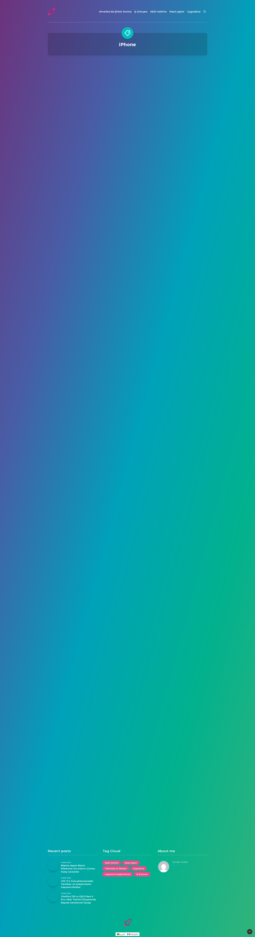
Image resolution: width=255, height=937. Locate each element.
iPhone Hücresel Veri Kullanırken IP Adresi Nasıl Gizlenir (182, 706)
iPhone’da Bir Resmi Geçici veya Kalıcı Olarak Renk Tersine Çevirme (127, 319)
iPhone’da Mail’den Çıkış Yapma (72, 289)
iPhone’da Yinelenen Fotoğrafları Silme (182, 112)
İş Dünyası (141, 11)
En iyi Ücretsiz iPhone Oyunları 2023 (72, 704)
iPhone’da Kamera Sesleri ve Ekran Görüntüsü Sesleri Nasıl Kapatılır (73, 423)
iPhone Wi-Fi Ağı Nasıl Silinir (72, 645)
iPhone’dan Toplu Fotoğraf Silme (72, 213)
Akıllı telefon (158, 11)
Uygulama (193, 11)
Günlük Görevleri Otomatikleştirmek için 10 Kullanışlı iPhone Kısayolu (182, 507)
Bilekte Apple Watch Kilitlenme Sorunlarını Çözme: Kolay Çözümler (78, 868)
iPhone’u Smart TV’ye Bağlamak (127, 213)
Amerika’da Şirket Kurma (115, 11)
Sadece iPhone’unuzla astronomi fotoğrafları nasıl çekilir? (182, 291)
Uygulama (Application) (117, 874)
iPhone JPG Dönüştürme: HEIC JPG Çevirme (127, 112)
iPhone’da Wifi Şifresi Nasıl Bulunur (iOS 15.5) (127, 618)
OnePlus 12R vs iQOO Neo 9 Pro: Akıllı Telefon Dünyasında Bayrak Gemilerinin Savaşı (78, 899)
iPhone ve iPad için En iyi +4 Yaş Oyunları (127, 794)
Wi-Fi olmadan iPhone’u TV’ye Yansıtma (182, 185)
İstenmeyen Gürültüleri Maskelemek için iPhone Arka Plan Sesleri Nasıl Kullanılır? (72, 537)
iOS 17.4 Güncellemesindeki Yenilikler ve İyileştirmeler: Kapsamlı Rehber (77, 884)
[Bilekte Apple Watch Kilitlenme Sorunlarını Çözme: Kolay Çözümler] (53, 865)
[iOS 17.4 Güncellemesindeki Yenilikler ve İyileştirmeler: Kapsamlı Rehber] (53, 881)
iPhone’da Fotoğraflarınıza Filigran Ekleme (182, 618)
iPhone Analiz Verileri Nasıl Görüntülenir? (127, 704)
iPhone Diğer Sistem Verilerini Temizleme (72, 84)
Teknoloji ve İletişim (116, 868)
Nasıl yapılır (176, 11)
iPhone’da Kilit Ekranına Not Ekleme (127, 505)
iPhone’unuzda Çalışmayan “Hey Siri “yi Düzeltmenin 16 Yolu (182, 423)
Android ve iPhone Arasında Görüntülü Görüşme (182, 768)
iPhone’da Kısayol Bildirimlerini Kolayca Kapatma (127, 395)
